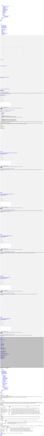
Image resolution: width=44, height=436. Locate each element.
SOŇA (1, 234)
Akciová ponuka (3, 235)
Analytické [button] (1, 418)
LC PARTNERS (7, 235)
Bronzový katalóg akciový (5, 9)
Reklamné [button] (1, 424)
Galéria (3, 14)
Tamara (1, 192)
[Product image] (12, 150)
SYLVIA (1, 151)
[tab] (23, 112)
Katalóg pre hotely (5, 10)
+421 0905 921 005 (12, 168)
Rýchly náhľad (1, 253)
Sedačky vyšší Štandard (5, 383)
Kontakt (1, 338)
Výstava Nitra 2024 (6, 389)
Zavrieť (1, 392)
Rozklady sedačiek (6, 16)
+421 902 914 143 (2, 344)
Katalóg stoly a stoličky (5, 377)
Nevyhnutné (2, 404)
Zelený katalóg (10, 235)
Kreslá (1, 235)
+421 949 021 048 (2, 345)
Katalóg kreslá (4, 11)
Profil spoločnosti (4, 12)
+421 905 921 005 (2, 343)
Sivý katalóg (4, 376)
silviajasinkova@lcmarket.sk (3, 356)
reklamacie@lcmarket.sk (2, 348)
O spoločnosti (4, 380)
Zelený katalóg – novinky (5, 7)
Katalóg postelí (4, 8)
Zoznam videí (4, 15)
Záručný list (4, 13)
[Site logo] (4, 4)
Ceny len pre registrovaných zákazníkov (4, 153)
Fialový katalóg (4, 6)
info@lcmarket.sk (2, 347)
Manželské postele (5, 384)
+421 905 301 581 (2, 355)
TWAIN (1, 317)
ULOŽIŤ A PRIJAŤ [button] (2, 433)
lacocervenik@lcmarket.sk (3, 352)
